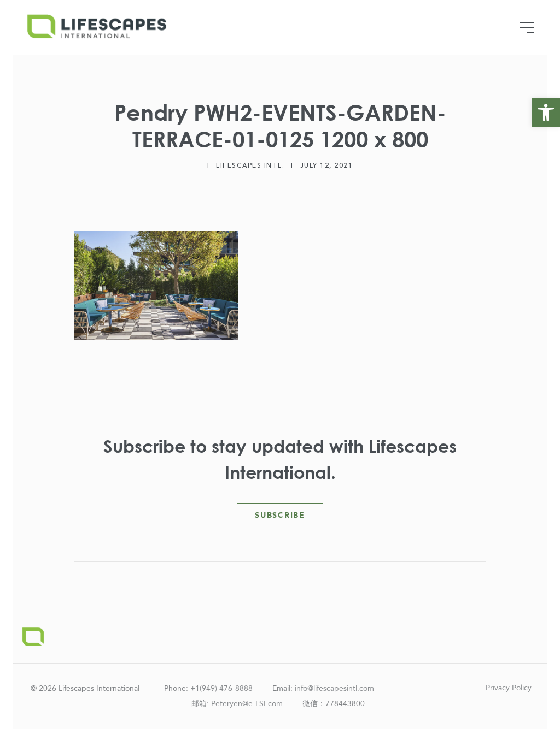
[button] (546, 112)
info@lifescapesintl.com (334, 688)
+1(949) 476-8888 (221, 688)
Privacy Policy (509, 688)
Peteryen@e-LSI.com (247, 703)
